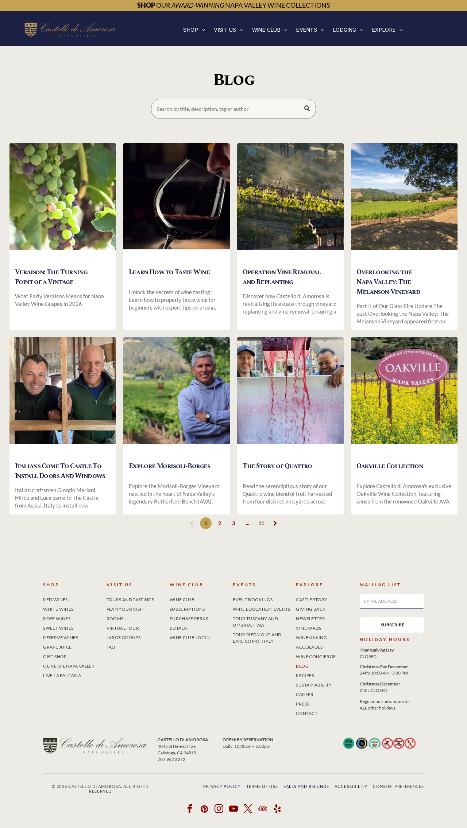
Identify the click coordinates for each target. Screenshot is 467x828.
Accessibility (351, 786)
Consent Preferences (398, 786)
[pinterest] (204, 809)
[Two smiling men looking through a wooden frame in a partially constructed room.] (62, 396)
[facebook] (190, 809)
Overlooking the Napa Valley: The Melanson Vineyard (388, 282)
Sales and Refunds (306, 786)
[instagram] (219, 809)
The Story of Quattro (277, 466)
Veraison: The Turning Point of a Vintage (51, 277)
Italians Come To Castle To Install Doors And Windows (60, 471)
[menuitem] (194, 30)
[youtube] (233, 809)
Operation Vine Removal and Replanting (281, 277)
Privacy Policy (221, 786)
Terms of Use (262, 786)
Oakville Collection (389, 466)
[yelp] (277, 809)
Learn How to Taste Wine (169, 272)
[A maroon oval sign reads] (404, 396)
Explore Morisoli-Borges (169, 466)
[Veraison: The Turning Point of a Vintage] (62, 202)
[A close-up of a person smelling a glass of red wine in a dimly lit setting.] (176, 202)
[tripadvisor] (262, 809)
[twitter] (248, 809)
